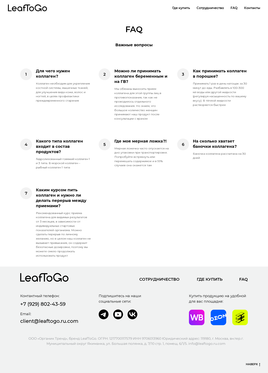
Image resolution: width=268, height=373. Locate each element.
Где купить (181, 8)
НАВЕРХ (252, 364)
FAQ (234, 8)
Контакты (252, 8)
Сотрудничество (210, 8)
